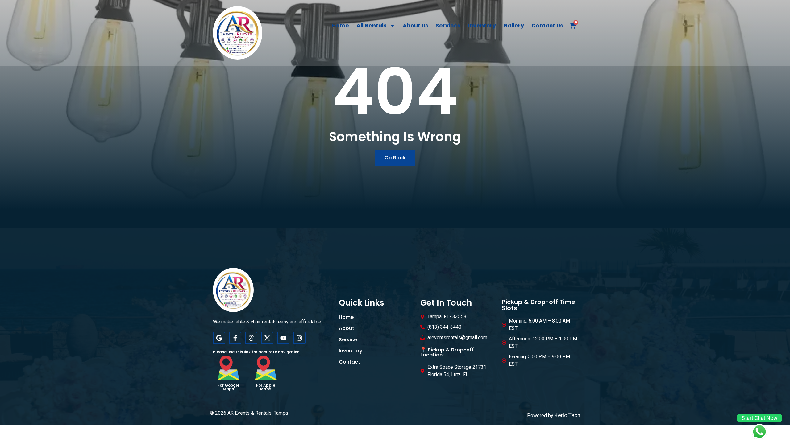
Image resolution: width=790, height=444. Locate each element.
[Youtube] (283, 338)
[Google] (219, 338)
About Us (415, 25)
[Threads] (251, 338)
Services (448, 25)
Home (340, 25)
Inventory (482, 25)
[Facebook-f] (235, 338)
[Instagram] (299, 338)
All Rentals (371, 25)
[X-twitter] (267, 338)
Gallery (513, 25)
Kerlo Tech (567, 415)
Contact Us (547, 25)
